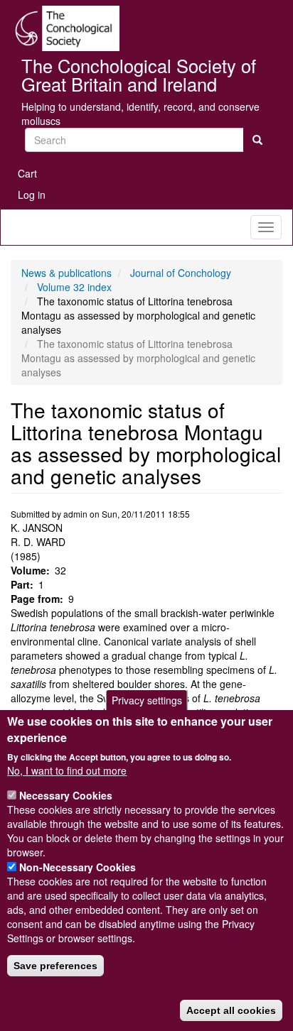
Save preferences (55, 965)
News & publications (66, 273)
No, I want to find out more (67, 770)
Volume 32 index (74, 287)
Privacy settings (147, 700)
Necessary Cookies (65, 795)
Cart (27, 173)
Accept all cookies (231, 1010)
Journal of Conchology (180, 273)
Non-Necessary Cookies (77, 867)
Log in (32, 194)
